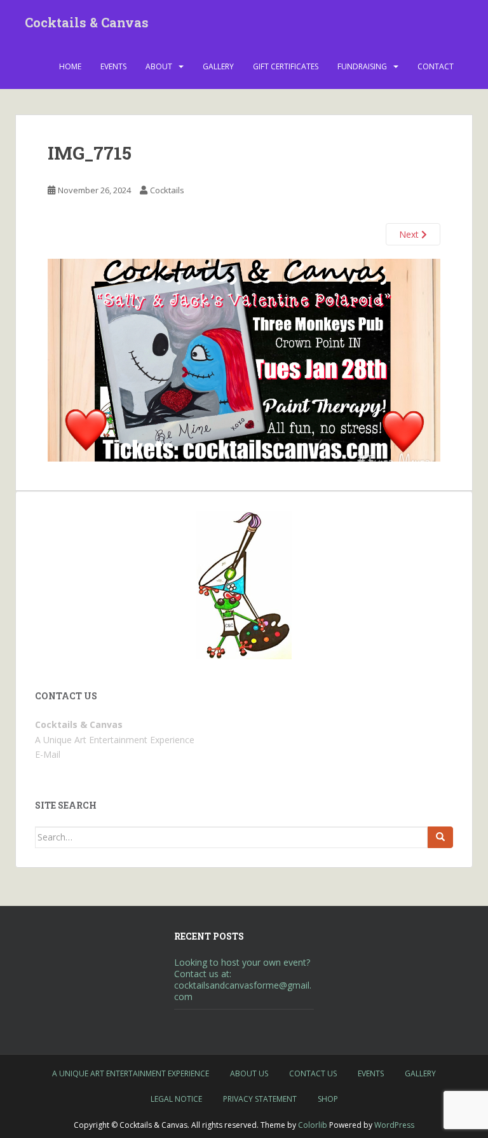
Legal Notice (176, 1098)
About (159, 66)
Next (410, 234)
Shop (328, 1098)
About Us (249, 1073)
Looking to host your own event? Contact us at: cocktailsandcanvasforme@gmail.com (242, 979)
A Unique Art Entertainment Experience (130, 1073)
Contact (435, 66)
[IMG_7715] (244, 359)
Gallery (218, 66)
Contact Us (313, 1073)
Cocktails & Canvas (87, 22)
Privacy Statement (260, 1098)
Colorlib (312, 1125)
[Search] (440, 837)
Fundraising (362, 66)
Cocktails (167, 190)
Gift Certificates (285, 66)
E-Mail (47, 754)
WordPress (394, 1125)
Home (70, 66)
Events (113, 66)
